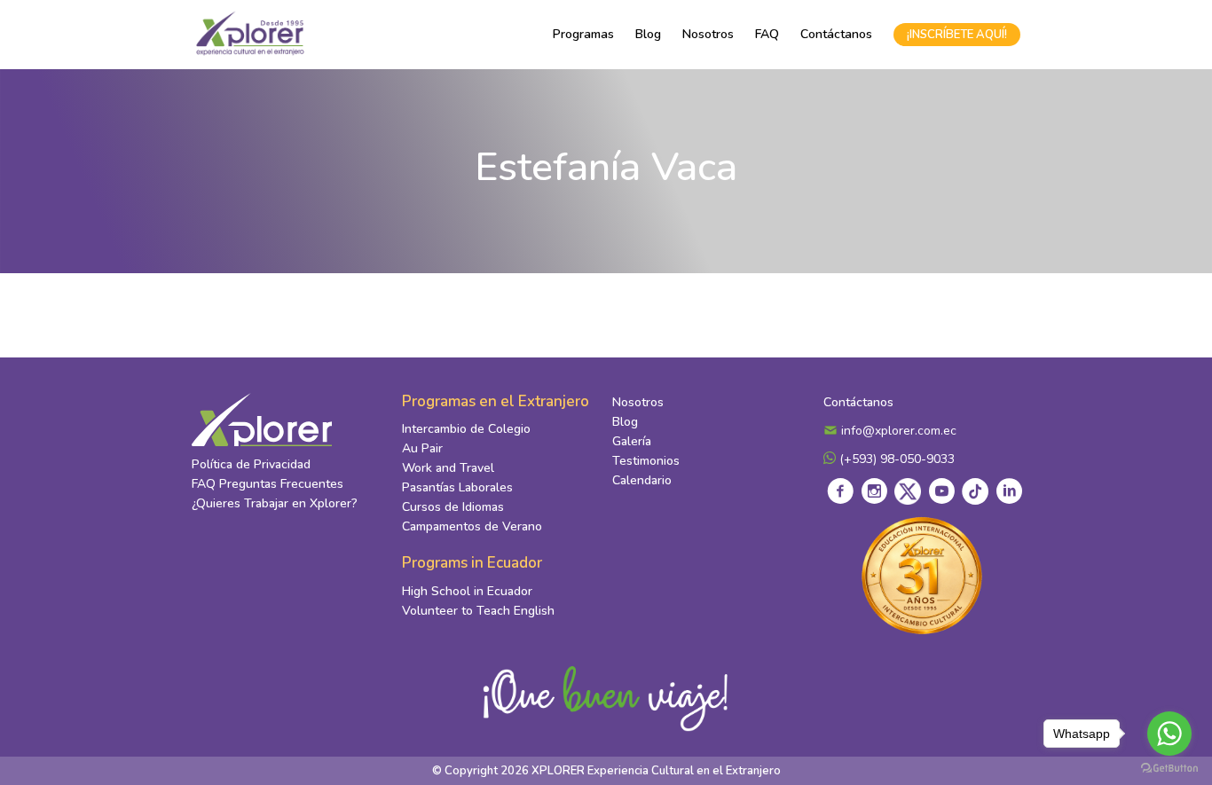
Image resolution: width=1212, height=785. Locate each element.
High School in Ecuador (467, 591)
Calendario (642, 480)
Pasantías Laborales (457, 487)
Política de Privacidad (251, 464)
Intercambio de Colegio (466, 428)
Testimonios (646, 460)
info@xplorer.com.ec (897, 430)
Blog (648, 34)
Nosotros (708, 34)
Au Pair (422, 448)
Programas (583, 34)
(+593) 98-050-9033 (895, 459)
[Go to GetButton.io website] (1169, 767)
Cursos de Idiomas (453, 506)
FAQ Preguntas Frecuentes (267, 483)
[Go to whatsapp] (1169, 733)
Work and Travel (448, 467)
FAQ (767, 34)
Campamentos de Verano (472, 526)
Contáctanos (836, 34)
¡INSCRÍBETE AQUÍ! (957, 35)
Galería (631, 441)
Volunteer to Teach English (478, 610)
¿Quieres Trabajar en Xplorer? (275, 503)
